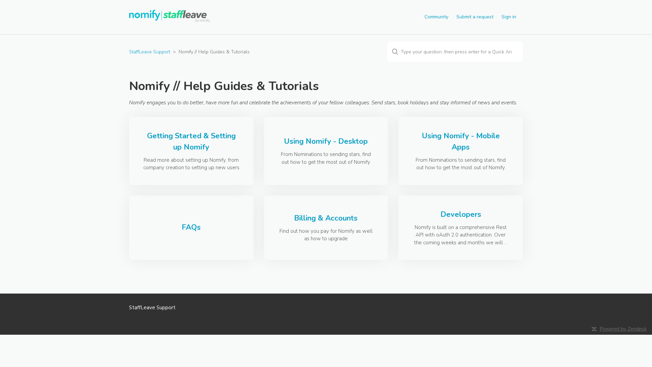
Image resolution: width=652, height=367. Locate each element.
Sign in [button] (509, 17)
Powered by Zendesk (623, 329)
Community (436, 17)
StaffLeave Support (149, 52)
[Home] (170, 20)
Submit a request (474, 17)
